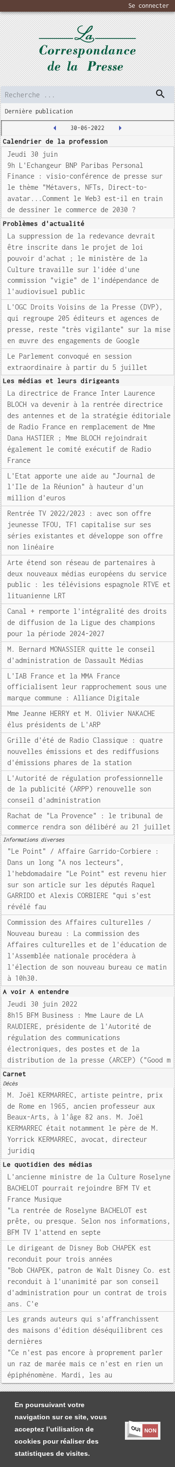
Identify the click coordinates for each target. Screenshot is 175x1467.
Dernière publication (39, 111)
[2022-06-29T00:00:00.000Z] (54, 128)
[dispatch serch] (160, 94)
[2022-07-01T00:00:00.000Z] (120, 128)
